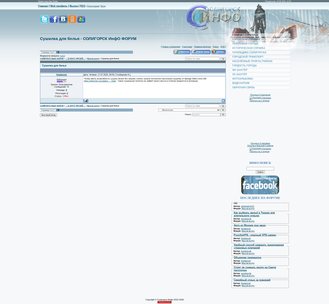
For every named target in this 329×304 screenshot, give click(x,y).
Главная (43, 6)
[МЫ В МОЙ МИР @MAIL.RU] (81, 21)
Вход (103, 6)
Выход (74, 6)
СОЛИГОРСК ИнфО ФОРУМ (52, 59)
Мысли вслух (93, 59)
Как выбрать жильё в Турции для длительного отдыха (254, 214)
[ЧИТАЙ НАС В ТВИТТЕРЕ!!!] (44, 21)
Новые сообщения (171, 46)
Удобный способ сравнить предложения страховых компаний (259, 246)
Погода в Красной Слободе (260, 145)
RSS (82, 6)
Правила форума (202, 46)
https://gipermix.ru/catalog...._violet (100, 81)
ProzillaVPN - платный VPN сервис (255, 235)
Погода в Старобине (260, 143)
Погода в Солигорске (260, 95)
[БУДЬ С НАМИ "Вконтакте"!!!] (63, 21)
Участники (187, 46)
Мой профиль (58, 6)
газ (235, 202)
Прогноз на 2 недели (259, 101)
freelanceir (61, 74)
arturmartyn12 (247, 206)
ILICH (62, 56)
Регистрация (93, 6)
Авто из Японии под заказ (250, 225)
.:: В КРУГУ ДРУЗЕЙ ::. (75, 59)
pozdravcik (246, 219)
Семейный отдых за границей (252, 279)
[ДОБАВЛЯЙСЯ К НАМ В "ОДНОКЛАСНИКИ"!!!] (72, 21)
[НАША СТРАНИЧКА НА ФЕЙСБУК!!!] (53, 21)
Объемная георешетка (247, 257)
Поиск (216, 46)
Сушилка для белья (110, 59)
